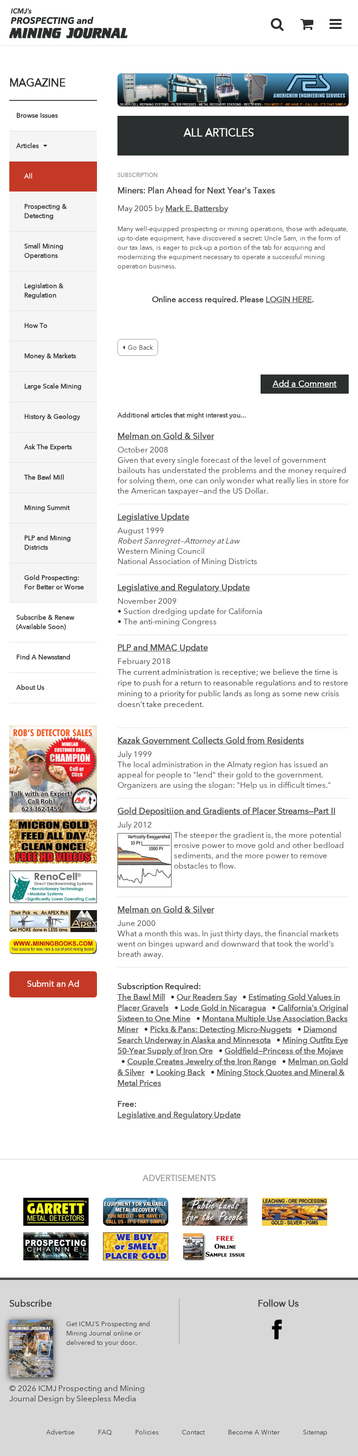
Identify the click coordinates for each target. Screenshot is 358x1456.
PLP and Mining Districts (47, 543)
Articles (27, 146)
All (28, 176)
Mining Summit (46, 508)
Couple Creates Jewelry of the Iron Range (201, 1062)
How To (36, 326)
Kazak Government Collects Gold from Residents (210, 741)
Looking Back (180, 1073)
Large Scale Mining (53, 386)
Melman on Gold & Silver (165, 436)
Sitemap (315, 1432)
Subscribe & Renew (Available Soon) (45, 622)
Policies (146, 1432)
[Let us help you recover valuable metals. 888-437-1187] (233, 89)
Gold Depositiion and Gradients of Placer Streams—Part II (226, 811)
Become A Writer (254, 1432)
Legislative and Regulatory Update (183, 588)
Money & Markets (50, 356)
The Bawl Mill (44, 477)
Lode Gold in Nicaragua (223, 1008)
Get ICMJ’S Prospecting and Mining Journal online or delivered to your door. (108, 1333)
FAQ (105, 1432)
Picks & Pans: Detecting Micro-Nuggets (221, 1030)
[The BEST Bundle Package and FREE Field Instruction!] (53, 769)
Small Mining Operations (43, 251)
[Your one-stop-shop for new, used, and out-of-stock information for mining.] (53, 946)
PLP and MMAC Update (162, 648)
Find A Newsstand (43, 657)
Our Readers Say (207, 998)
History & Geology (52, 417)
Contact (193, 1432)
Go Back (140, 348)
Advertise (60, 1432)
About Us (30, 688)
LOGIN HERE (289, 300)
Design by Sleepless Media (87, 1399)
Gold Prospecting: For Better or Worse (54, 583)
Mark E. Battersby (196, 209)
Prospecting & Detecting (45, 211)
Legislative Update (153, 517)
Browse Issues (37, 116)
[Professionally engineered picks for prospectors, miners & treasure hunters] (53, 921)
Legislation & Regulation (43, 291)
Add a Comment (305, 384)
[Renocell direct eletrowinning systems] (53, 886)
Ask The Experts (48, 447)
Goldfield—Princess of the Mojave (284, 1051)
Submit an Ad (53, 984)
